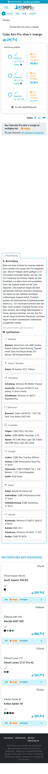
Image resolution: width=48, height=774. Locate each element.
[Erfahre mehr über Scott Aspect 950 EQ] (24, 579)
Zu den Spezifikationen (26, 107)
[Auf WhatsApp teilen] (39, 118)
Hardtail (32, 13)
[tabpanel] (24, 403)
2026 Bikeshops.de (33, 739)
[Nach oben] (41, 766)
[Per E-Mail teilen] (44, 118)
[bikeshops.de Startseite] (24, 7)
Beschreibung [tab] (12, 256)
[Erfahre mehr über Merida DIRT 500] (24, 621)
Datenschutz (20, 738)
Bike (17, 13)
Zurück (10, 13)
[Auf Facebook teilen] (35, 118)
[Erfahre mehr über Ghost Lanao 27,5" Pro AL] (24, 662)
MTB (24, 13)
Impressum (8, 738)
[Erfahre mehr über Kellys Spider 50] (24, 703)
